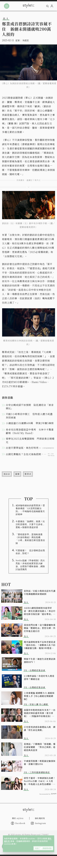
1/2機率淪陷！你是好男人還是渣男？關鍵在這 (39, 677)
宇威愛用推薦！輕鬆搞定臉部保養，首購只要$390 (39, 762)
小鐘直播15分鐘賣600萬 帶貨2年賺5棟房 (30, 423)
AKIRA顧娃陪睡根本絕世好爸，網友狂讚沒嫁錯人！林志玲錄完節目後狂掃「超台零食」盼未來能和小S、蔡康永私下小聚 (39, 611)
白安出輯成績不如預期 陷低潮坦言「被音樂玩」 (30, 406)
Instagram (40, 823)
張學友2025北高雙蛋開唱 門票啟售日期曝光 (30, 440)
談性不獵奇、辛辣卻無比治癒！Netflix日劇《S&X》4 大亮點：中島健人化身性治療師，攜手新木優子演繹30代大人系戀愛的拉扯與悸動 (39, 781)
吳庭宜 (25, 40)
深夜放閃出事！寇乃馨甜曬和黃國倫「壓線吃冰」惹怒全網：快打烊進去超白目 (39, 628)
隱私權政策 (40, 818)
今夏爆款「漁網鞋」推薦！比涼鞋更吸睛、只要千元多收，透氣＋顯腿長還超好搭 (30, 524)
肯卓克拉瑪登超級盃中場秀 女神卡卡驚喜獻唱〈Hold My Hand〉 (30, 431)
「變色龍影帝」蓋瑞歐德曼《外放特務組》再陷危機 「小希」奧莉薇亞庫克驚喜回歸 (30, 538)
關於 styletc (18, 818)
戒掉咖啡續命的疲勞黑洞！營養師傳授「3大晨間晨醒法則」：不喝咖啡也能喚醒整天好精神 (30, 509)
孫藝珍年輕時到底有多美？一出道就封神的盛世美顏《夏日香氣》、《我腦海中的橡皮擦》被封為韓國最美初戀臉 (39, 713)
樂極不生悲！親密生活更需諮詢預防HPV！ (39, 660)
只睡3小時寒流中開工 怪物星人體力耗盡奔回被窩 (29, 415)
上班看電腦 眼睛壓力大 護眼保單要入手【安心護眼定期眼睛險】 (39, 696)
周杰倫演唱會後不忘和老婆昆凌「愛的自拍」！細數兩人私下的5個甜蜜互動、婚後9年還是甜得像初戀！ (39, 645)
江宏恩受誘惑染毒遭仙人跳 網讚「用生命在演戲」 (39, 728)
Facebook (20, 823)
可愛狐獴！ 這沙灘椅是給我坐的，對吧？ (30, 552)
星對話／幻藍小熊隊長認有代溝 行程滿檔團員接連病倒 (40, 592)
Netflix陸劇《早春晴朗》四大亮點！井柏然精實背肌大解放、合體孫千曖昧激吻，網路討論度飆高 (30, 564)
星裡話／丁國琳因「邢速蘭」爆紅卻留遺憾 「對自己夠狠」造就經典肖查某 (39, 747)
